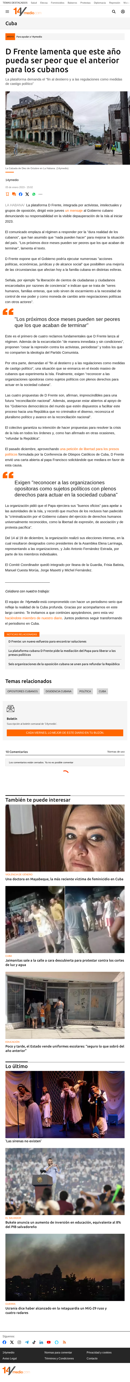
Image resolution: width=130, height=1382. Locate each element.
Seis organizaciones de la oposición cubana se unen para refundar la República (64, 664)
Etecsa (44, 2)
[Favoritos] (7, 194)
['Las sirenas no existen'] (65, 1104)
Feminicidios (57, 2)
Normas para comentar (58, 1352)
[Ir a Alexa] (57, 1342)
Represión (114, 2)
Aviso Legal (10, 1358)
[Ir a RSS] (65, 1342)
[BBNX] (16, 1370)
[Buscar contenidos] (114, 12)
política (85, 691)
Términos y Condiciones (59, 1358)
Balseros (72, 2)
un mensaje (74, 210)
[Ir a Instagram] (20, 1342)
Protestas (85, 2)
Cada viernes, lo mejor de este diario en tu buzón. (65, 732)
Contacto (92, 1358)
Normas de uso (116, 751)
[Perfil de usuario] (123, 12)
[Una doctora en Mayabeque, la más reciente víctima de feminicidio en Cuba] (65, 838)
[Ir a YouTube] (49, 1342)
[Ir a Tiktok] (34, 1342)
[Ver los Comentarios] (14, 194)
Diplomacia (100, 2)
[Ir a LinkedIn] (42, 1342)
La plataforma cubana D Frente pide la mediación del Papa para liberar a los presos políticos (62, 652)
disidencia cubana (58, 691)
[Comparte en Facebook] (20, 194)
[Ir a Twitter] (12, 1342)
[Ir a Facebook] (5, 1342)
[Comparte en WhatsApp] (33, 194)
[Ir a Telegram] (27, 1342)
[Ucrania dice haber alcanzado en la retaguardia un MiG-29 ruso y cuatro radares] (65, 1267)
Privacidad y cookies (99, 1352)
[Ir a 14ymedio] (29, 11)
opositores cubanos (22, 691)
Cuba (102, 691)
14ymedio (8, 1352)
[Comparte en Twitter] (27, 194)
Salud (34, 2)
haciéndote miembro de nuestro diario (33, 618)
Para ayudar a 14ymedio (29, 36)
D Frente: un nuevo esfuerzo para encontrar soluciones (47, 641)
